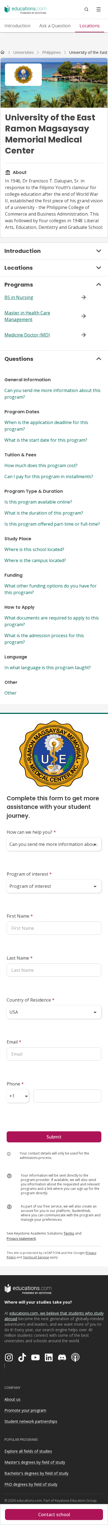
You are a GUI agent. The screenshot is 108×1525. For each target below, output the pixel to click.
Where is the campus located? (35, 560)
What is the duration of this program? (43, 513)
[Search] (86, 9)
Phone (15, 1084)
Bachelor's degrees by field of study (36, 1473)
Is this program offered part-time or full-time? (52, 524)
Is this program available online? (38, 502)
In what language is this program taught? (47, 667)
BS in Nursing (18, 297)
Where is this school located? (34, 549)
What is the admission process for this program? (44, 638)
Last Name (20, 958)
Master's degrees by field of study (34, 1462)
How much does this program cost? (41, 465)
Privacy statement (21, 1238)
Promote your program (25, 1410)
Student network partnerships (30, 1421)
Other (10, 693)
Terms (69, 1233)
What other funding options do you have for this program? (50, 589)
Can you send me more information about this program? (52, 393)
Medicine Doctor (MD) (27, 335)
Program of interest (29, 874)
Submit (54, 1137)
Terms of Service (36, 1257)
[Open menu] (99, 9)
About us (12, 1399)
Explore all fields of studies (28, 1451)
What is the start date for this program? (45, 440)
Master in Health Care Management (27, 316)
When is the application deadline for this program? (46, 425)
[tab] (17, 25)
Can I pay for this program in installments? (48, 476)
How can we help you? (31, 832)
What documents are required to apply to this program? (51, 621)
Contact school (54, 1514)
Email (14, 1042)
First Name (20, 916)
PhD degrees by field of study (30, 1484)
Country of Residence (31, 1000)
